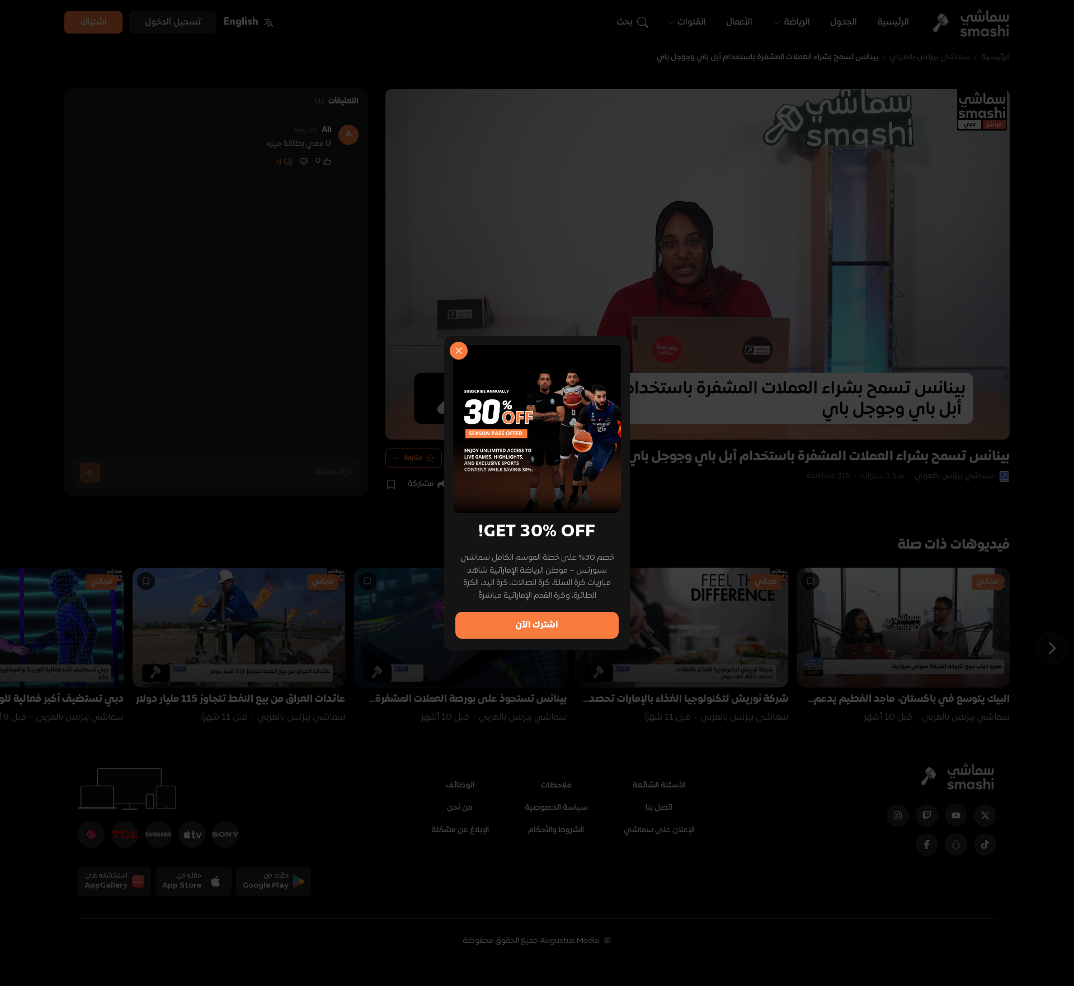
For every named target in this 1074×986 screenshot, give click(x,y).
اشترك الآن (537, 625)
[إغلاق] (459, 351)
